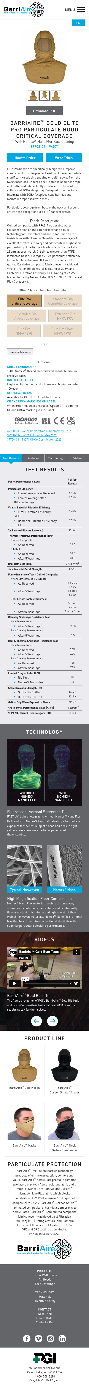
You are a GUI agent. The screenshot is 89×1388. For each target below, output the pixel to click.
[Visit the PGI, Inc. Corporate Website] (44, 1363)
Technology (44, 1292)
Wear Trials (45, 1313)
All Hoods (45, 1279)
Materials (45, 1296)
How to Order (45, 1318)
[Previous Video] (36, 1021)
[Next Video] (52, 1021)
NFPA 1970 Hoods (45, 1275)
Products (44, 1271)
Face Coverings (45, 1283)
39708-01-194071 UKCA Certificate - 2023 (34, 439)
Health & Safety (45, 1301)
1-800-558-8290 (44, 1376)
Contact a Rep (45, 1322)
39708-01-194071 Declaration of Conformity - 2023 (39, 431)
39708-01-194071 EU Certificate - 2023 (32, 435)
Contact (44, 1309)
